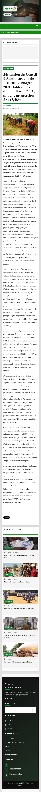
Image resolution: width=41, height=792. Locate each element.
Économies (8, 68)
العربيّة (15, 14)
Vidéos (7, 747)
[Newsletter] (34, 710)
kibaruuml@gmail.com (15, 774)
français (7, 14)
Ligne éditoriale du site (13, 699)
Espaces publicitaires (11, 739)
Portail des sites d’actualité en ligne (15, 743)
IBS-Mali (19, 783)
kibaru (8, 106)
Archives (7, 751)
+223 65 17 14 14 (15, 769)
